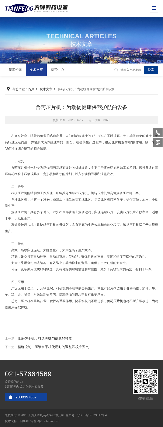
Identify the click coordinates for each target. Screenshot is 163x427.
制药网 (24, 421)
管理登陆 (36, 421)
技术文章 (36, 70)
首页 (31, 89)
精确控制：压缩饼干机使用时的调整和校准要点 (53, 347)
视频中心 (57, 70)
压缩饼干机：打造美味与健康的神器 (45, 338)
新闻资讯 (15, 70)
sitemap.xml (52, 421)
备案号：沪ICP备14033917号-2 (87, 415)
